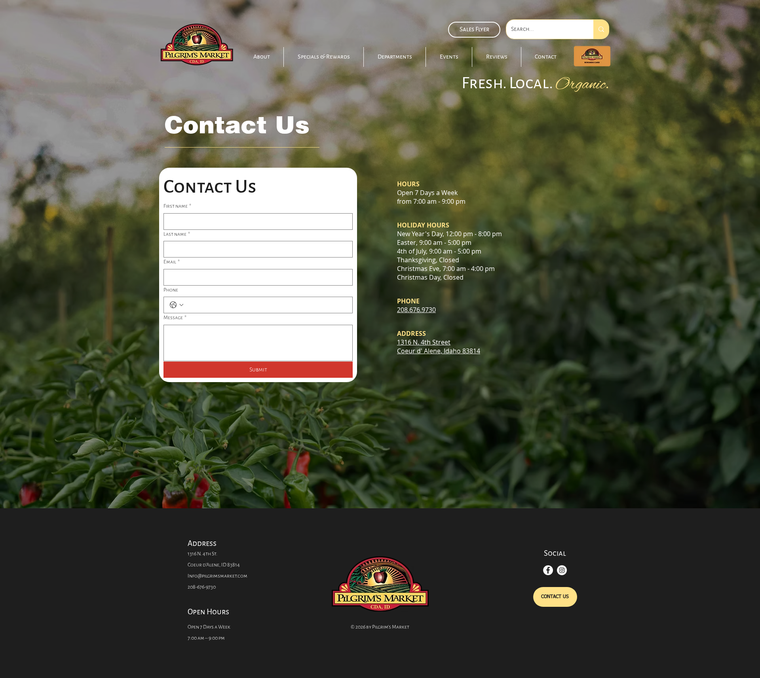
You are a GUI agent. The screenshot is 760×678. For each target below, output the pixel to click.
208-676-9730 (202, 586)
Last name (176, 234)
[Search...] (601, 29)
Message (174, 317)
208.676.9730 (416, 309)
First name (177, 206)
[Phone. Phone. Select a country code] (176, 305)
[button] (323, 57)
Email (171, 261)
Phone (170, 289)
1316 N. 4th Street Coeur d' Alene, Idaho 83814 (438, 346)
